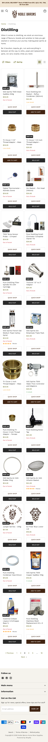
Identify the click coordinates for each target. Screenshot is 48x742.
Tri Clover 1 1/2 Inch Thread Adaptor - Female (34, 142)
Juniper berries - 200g (12, 527)
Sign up (35, 709)
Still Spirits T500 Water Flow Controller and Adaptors (35, 384)
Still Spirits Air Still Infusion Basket (34, 479)
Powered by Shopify (24, 738)
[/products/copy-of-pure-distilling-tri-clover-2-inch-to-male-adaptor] (12, 370)
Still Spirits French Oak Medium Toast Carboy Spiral (12, 333)
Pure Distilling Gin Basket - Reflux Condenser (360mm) (34, 94)
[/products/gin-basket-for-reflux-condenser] (36, 80)
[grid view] (39, 62)
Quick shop (12, 107)
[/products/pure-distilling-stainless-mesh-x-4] (36, 607)
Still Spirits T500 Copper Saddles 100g (34, 574)
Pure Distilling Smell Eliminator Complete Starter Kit (34, 236)
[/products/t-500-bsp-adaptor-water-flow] (36, 370)
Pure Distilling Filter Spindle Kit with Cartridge (11, 285)
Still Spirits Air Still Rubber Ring (10, 479)
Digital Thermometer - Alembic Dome (12, 189)
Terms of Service (21, 732)
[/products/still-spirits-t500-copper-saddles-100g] (36, 561)
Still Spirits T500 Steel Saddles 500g (12, 93)
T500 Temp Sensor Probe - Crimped (10, 235)
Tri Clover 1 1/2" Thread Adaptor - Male (12, 141)
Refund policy (35, 732)
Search (10, 732)
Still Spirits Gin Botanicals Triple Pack (35, 332)
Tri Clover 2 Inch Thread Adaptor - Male (12, 383)
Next (23, 657)
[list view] (44, 62)
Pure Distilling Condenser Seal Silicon (12, 574)
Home (3, 24)
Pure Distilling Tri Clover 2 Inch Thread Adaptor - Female (11, 432)
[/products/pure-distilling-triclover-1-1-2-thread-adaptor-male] (12, 128)
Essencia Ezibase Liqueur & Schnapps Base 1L (11, 621)
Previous (10, 653)
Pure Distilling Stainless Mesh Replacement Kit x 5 (34, 621)
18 (41, 653)
